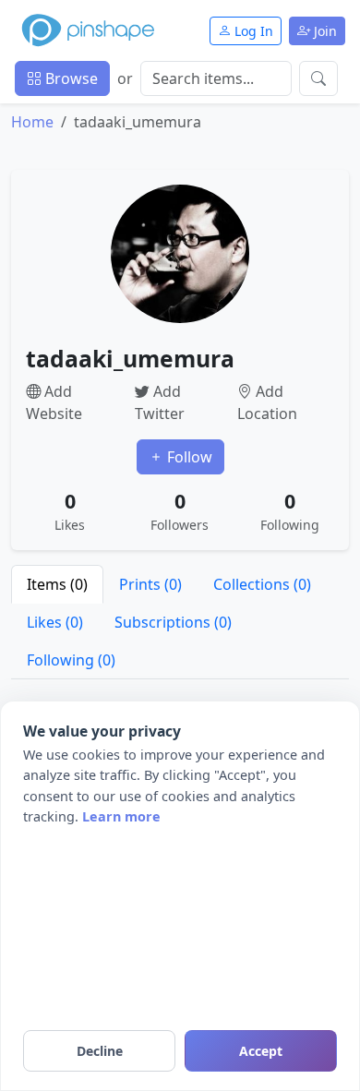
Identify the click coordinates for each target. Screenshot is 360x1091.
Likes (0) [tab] (55, 622)
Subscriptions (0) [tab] (173, 622)
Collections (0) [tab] (262, 584)
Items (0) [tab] (57, 584)
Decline (100, 1051)
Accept (260, 1051)
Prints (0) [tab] (150, 584)
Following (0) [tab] (71, 660)
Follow (187, 457)
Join (323, 31)
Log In (252, 31)
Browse (70, 78)
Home (32, 122)
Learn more (121, 816)
